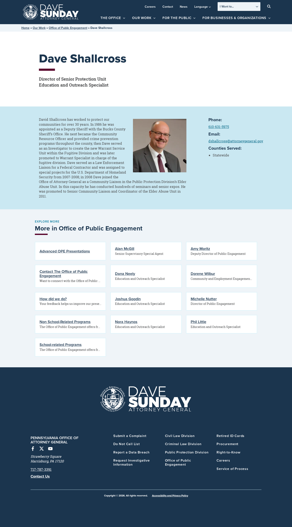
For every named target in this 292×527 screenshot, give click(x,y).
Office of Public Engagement (68, 28)
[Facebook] (33, 449)
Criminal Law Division (183, 443)
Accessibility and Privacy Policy (170, 495)
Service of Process (232, 468)
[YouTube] (50, 449)
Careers (150, 6)
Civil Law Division (180, 435)
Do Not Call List (126, 443)
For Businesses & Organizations (234, 17)
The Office (110, 17)
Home (25, 28)
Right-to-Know (228, 452)
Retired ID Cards (231, 435)
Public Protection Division (187, 452)
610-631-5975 (218, 126)
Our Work (141, 17)
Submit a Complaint (129, 435)
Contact (167, 6)
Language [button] (201, 6)
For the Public (176, 17)
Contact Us (40, 476)
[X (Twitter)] (41, 449)
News (183, 6)
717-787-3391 (41, 469)
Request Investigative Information (131, 462)
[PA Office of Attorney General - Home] (50, 12)
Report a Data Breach (131, 452)
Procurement (227, 443)
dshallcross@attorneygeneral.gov (235, 141)
